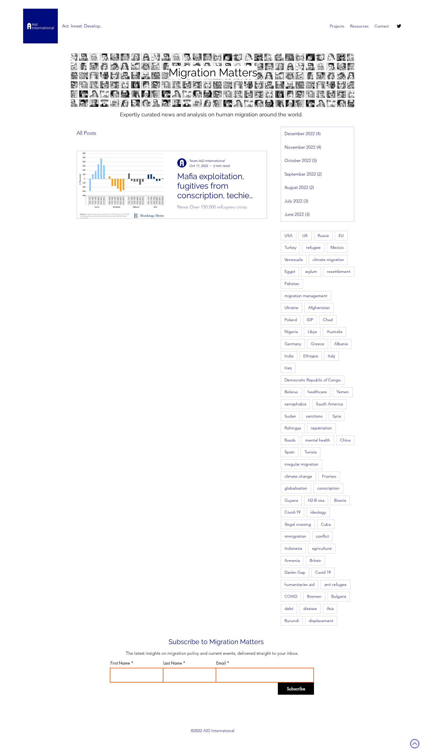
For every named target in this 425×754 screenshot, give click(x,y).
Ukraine (291, 307)
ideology (318, 512)
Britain (315, 560)
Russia (323, 235)
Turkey (290, 247)
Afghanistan (319, 307)
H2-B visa (316, 500)
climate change (298, 476)
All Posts (86, 133)
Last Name (172, 663)
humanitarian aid (299, 584)
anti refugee (335, 584)
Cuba (326, 524)
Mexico (336, 247)
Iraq (288, 367)
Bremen (314, 596)
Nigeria (291, 331)
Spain (289, 452)
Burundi (291, 620)
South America (329, 404)
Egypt (289, 271)
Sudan (290, 416)
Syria (336, 416)
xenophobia (295, 404)
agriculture (322, 548)
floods (289, 440)
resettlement (338, 271)
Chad (328, 319)
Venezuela (293, 259)
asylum (311, 271)
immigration (295, 536)
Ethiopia (310, 355)
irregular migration (301, 464)
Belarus (291, 391)
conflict (322, 536)
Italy (331, 355)
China (345, 440)
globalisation (295, 488)
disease (310, 608)
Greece (317, 343)
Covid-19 (292, 512)
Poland (290, 319)
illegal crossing (297, 524)
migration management (305, 295)
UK (305, 235)
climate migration (328, 259)
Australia (334, 331)
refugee (313, 247)
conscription (328, 488)
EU (341, 235)
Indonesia (293, 548)
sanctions (314, 416)
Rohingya (292, 428)
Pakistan (291, 283)
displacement (321, 620)
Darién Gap (294, 572)
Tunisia (310, 452)
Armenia (292, 560)
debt (288, 608)
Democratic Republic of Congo (312, 379)
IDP (310, 319)
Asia (330, 608)
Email (221, 663)
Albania (341, 343)
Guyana (291, 500)
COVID (290, 596)
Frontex (329, 476)
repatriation (321, 428)
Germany (292, 343)
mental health (317, 440)
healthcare (317, 391)
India (288, 355)
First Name (120, 663)
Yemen (343, 391)
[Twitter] (399, 26)
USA (288, 235)
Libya (312, 331)
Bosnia (340, 500)
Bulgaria (338, 596)
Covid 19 (323, 572)
